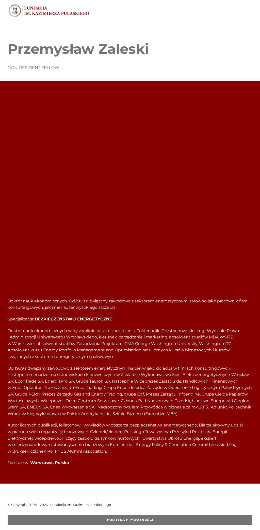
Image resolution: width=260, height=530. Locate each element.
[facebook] (9, 513)
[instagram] (33, 513)
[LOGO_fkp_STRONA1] (48, 5)
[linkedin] (41, 513)
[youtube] (25, 513)
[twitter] (17, 513)
